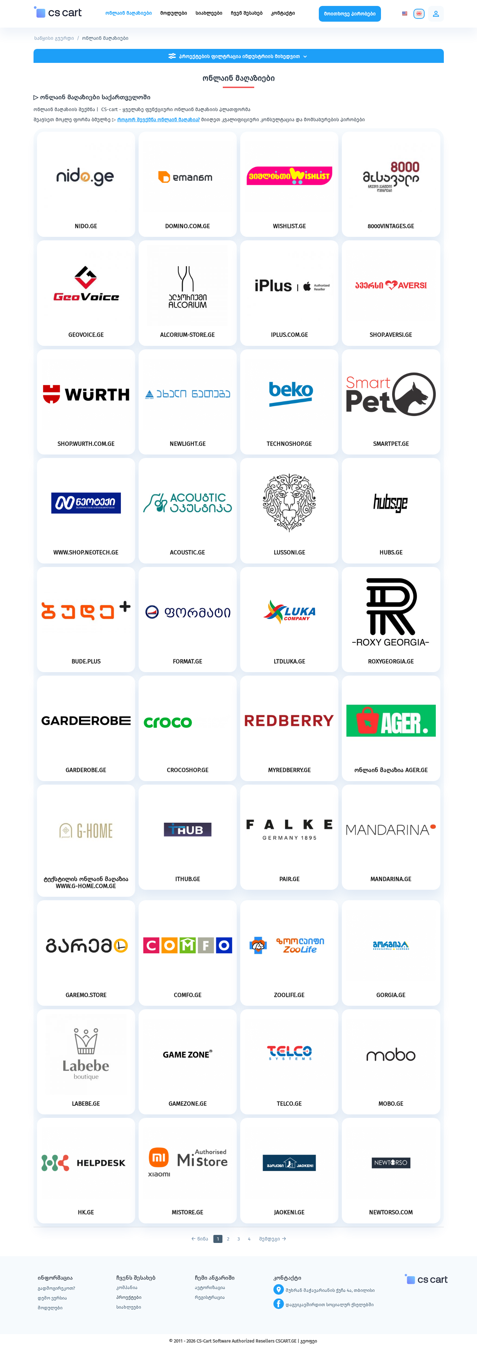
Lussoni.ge (289, 552)
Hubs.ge (391, 552)
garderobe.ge (86, 770)
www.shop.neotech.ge (85, 552)
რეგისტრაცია (210, 1297)
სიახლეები (209, 13)
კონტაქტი (283, 13)
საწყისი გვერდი (54, 38)
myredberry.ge (289, 770)
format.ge (187, 661)
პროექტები (128, 1297)
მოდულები (173, 13)
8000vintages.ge (391, 226)
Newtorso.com (391, 1212)
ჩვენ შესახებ (247, 13)
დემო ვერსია (52, 1298)
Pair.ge (289, 879)
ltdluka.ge (289, 661)
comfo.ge (187, 995)
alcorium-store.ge (187, 335)
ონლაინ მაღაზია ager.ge (391, 770)
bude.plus (86, 661)
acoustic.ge (187, 552)
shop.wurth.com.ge (86, 444)
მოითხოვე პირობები (350, 14)
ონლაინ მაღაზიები (128, 13)
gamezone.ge (188, 1103)
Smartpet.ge (391, 444)
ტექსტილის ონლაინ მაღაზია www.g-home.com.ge (86, 883)
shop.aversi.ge (391, 335)
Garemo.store (86, 995)
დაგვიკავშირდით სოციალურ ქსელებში (330, 1304)
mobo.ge (391, 1103)
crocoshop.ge (187, 770)
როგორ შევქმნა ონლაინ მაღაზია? (158, 120)
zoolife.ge (289, 995)
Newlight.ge (188, 444)
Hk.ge (86, 1212)
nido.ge (86, 226)
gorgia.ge (390, 995)
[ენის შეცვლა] (404, 14)
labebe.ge (86, 1103)
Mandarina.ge (390, 879)
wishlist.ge (289, 226)
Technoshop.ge (289, 444)
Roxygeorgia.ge (391, 661)
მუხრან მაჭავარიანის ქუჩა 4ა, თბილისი (330, 1290)
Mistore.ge (187, 1212)
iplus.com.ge (289, 335)
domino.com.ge (187, 226)
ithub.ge (187, 879)
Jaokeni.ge (289, 1212)
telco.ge (289, 1103)
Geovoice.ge (86, 335)
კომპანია (127, 1287)
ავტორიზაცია (210, 1287)
